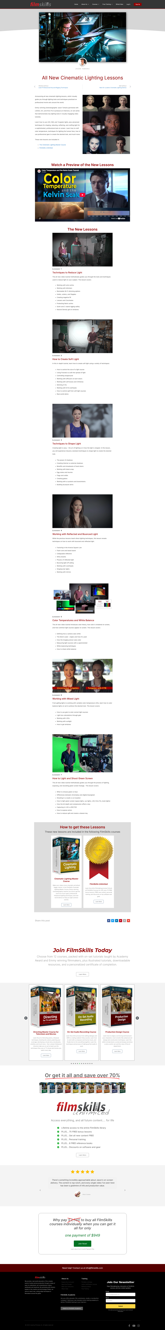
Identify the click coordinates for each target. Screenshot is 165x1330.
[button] (108, 920)
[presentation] (71, 1063)
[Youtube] (134, 1325)
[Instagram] (138, 1325)
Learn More (66, 905)
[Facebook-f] (129, 1325)
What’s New (119, 4)
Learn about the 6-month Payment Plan (82, 1249)
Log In (128, 4)
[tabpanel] (46, 1022)
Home (76, 4)
